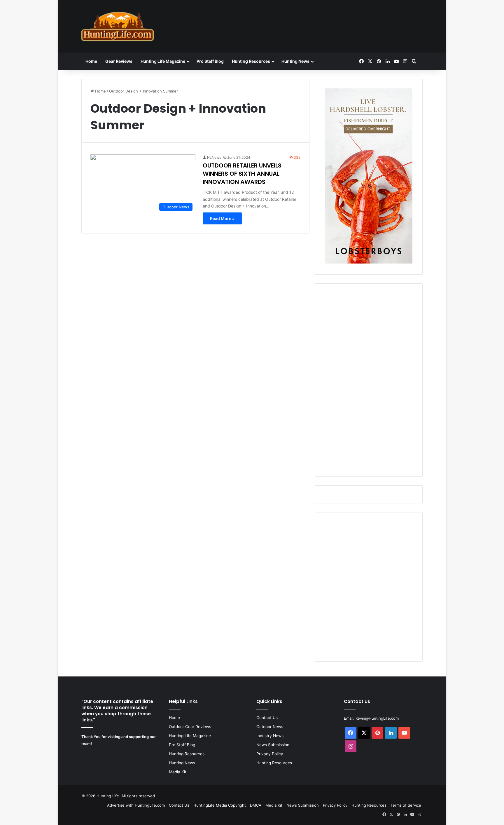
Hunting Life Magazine (163, 61)
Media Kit (177, 772)
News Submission (272, 744)
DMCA (255, 805)
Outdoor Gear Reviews (190, 726)
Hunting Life (108, 795)
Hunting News (295, 61)
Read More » (222, 218)
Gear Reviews (118, 61)
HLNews (214, 157)
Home (91, 61)
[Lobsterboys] (368, 262)
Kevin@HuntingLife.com (377, 718)
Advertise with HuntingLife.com (136, 805)
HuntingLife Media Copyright (219, 805)
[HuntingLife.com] (117, 26)
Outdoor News (269, 726)
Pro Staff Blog (210, 61)
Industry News (270, 735)
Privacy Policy (269, 753)
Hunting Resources (251, 61)
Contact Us (267, 717)
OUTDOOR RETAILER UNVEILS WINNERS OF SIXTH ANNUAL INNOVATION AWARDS (242, 173)
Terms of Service (406, 805)
